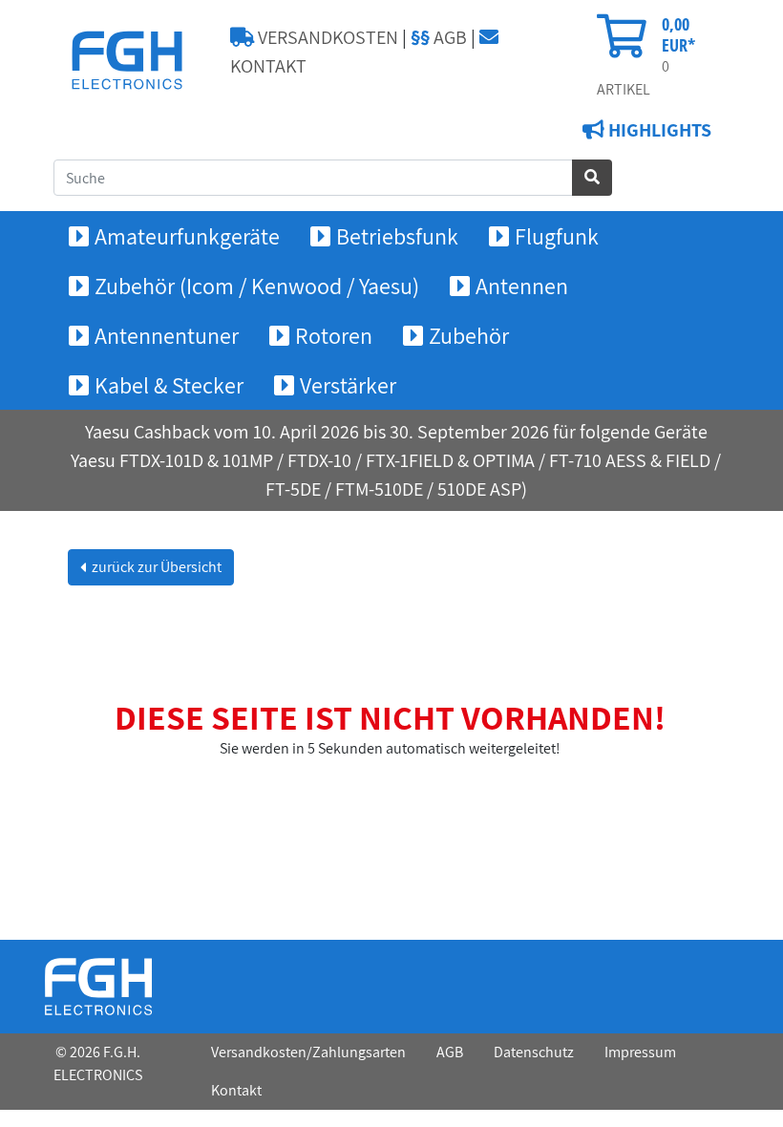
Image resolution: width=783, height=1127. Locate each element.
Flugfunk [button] (557, 236)
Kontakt (236, 1090)
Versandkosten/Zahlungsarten (308, 1052)
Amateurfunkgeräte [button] (187, 236)
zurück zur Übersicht (155, 567)
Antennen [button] (522, 285)
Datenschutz (534, 1052)
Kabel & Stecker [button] (169, 385)
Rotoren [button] (333, 335)
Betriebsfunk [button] (397, 236)
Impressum (640, 1052)
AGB (439, 37)
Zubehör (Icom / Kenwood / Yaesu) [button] (257, 285)
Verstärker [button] (348, 385)
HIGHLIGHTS (657, 129)
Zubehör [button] (469, 335)
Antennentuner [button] (167, 335)
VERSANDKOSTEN (326, 37)
